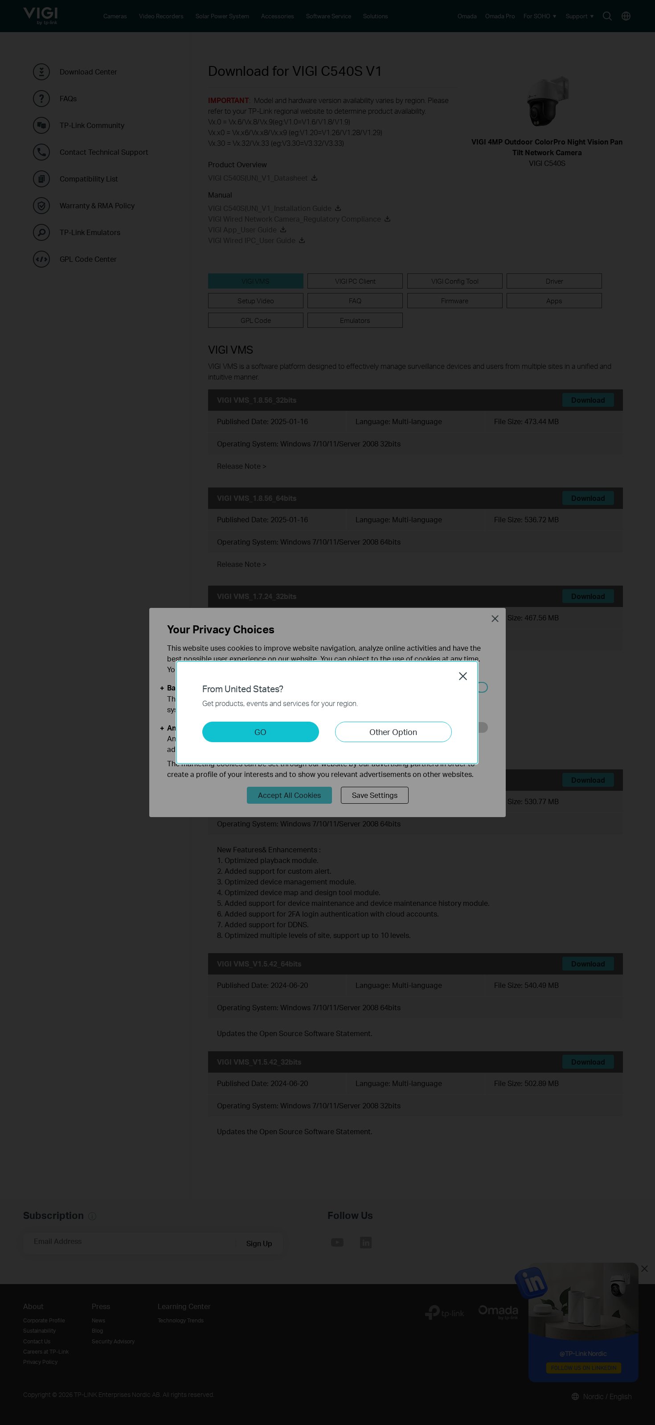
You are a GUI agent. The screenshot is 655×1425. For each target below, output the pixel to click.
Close (462, 676)
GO (260, 732)
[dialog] (327, 712)
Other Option (393, 732)
